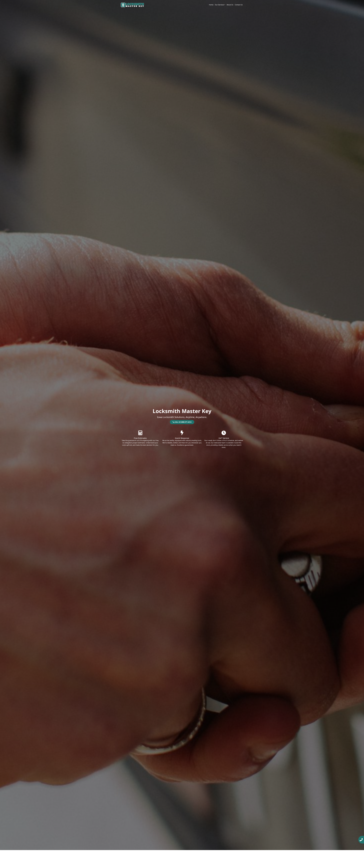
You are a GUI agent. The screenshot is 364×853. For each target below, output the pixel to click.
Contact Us (239, 5)
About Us (230, 5)
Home (211, 5)
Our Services (219, 5)
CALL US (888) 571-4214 (182, 422)
